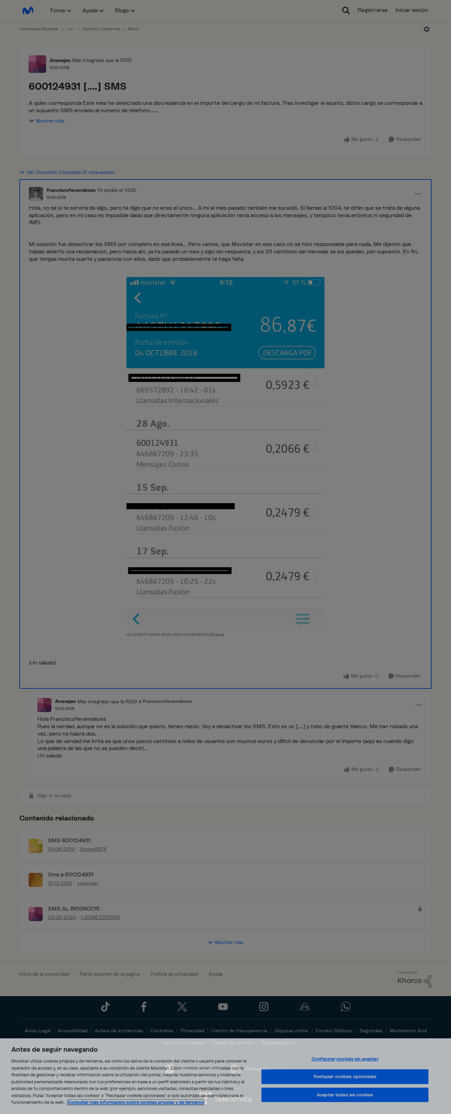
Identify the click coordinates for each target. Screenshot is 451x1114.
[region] (225, 1076)
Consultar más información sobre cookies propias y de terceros (136, 1102)
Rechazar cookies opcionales (345, 1076)
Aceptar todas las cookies (345, 1094)
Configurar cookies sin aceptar (345, 1059)
